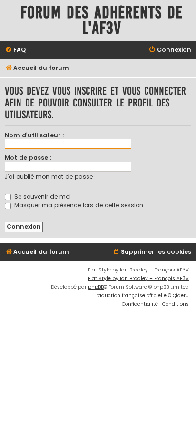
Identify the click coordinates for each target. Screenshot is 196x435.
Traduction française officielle (130, 295)
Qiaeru (181, 295)
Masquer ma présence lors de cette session (77, 205)
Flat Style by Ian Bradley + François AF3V (138, 278)
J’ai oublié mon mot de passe (49, 176)
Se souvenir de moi (41, 197)
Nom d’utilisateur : (34, 135)
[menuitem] (15, 50)
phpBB (96, 286)
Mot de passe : (28, 158)
